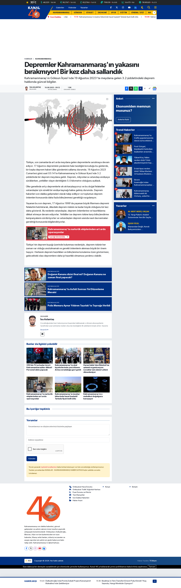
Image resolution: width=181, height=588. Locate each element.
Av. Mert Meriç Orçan (138, 212)
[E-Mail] (42, 334)
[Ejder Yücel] (121, 226)
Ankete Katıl (123, 120)
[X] (31, 548)
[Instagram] (35, 548)
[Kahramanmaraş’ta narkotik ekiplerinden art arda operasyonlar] (39, 384)
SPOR (113, 13)
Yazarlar (84, 8)
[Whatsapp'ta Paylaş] (136, 89)
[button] (154, 12)
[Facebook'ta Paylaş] (126, 89)
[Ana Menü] (154, 7)
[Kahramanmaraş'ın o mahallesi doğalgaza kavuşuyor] (96, 384)
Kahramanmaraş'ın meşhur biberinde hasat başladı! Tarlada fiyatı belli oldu (67, 396)
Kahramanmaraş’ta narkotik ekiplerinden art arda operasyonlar (39, 396)
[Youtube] (40, 548)
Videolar (72, 8)
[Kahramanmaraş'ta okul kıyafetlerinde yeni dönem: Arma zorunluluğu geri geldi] (68, 355)
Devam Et (43, 330)
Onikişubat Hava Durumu (82, 487)
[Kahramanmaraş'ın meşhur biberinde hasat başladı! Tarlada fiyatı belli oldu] (68, 384)
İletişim (135, 487)
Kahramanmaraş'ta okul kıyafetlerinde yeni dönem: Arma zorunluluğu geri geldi (68, 367)
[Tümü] (153, 99)
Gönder (31, 459)
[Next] (44, 548)
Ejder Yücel (133, 223)
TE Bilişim (153, 561)
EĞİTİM (123, 13)
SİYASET (90, 13)
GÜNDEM (78, 13)
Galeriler (60, 8)
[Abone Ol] (154, 88)
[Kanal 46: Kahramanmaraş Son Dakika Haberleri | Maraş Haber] (33, 12)
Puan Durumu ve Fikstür (82, 492)
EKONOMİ (102, 13)
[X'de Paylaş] (131, 89)
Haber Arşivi (77, 500)
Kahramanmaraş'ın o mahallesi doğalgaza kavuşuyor (93, 396)
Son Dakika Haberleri (81, 498)
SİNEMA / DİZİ (137, 13)
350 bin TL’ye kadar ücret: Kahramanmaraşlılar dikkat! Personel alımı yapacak (39, 367)
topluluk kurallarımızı (49, 467)
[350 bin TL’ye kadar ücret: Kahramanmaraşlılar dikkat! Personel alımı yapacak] (39, 355)
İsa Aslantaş (47, 319)
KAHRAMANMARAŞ (61, 13)
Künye (107, 487)
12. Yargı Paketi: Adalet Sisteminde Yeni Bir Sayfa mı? (139, 216)
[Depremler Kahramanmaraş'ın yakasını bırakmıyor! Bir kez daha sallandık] (68, 120)
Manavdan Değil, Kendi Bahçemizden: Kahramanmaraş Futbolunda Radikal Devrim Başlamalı (141, 228)
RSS (29, 561)
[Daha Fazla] (141, 89)
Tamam (152, 567)
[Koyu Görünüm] (142, 7)
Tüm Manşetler (79, 495)
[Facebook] (26, 548)
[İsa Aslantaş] (32, 321)
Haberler (28, 59)
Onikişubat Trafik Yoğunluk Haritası (86, 489)
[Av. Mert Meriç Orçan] (121, 214)
